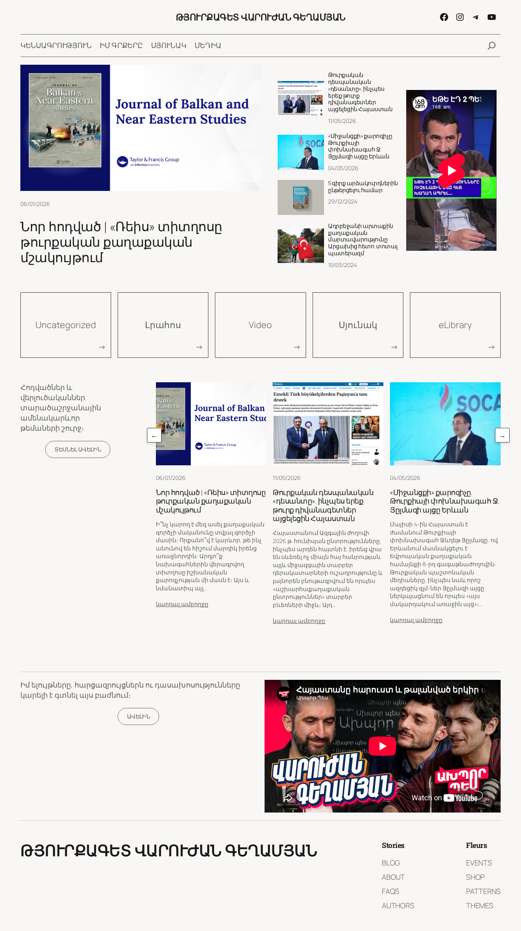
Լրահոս (163, 325)
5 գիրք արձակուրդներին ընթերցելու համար (363, 187)
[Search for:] (492, 46)
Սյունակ (358, 325)
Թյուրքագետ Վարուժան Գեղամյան (261, 17)
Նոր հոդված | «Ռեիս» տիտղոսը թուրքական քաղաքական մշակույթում (121, 242)
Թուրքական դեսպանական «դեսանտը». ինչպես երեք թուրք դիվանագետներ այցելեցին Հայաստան (360, 92)
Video (260, 325)
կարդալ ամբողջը (182, 604)
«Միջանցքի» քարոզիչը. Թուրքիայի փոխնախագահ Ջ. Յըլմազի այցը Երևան (360, 146)
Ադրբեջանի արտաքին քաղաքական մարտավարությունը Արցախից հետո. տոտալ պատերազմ (363, 240)
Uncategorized (65, 325)
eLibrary (455, 325)
